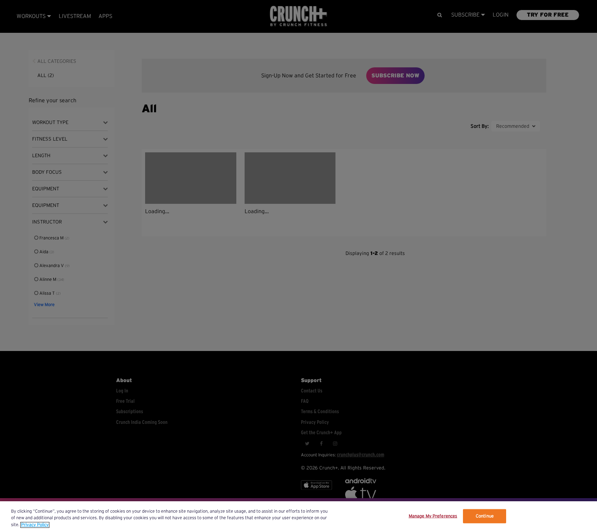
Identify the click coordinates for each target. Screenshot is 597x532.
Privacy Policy (35, 525)
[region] (298, 516)
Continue (485, 516)
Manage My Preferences (433, 516)
